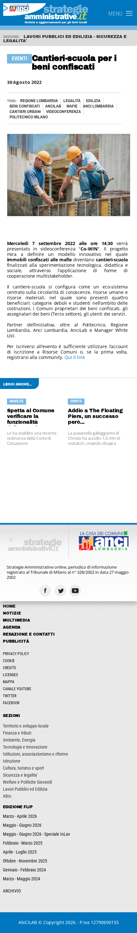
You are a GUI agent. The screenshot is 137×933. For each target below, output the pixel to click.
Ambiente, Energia (19, 740)
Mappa (8, 682)
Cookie (9, 661)
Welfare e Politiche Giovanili (27, 782)
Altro (7, 796)
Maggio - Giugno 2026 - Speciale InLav (36, 834)
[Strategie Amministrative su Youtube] (76, 590)
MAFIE (72, 106)
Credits (9, 668)
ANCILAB (53, 106)
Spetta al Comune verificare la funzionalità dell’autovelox (30, 417)
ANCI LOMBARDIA (98, 106)
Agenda (11, 627)
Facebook (11, 703)
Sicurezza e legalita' (20, 775)
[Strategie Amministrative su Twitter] (61, 590)
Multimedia (16, 620)
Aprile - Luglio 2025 (20, 852)
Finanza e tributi (17, 732)
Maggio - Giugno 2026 (22, 825)
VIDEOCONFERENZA (63, 111)
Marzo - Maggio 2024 (21, 878)
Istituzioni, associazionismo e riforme (35, 754)
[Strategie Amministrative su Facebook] (46, 590)
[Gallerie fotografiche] (91, 590)
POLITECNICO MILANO (29, 117)
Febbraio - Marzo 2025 (22, 843)
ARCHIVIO (12, 890)
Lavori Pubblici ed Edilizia (25, 789)
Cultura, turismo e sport (23, 768)
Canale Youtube (17, 689)
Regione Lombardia (39, 100)
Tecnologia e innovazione (25, 747)
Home (9, 606)
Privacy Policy (16, 654)
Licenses (10, 675)
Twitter (9, 696)
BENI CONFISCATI (25, 106)
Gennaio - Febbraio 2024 (24, 869)
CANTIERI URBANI (25, 111)
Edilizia (93, 100)
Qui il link (75, 357)
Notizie (12, 613)
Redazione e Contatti (29, 634)
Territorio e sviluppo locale (26, 725)
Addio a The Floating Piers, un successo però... (95, 416)
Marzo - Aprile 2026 (20, 816)
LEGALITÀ (72, 100)
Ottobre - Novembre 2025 (25, 860)
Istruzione (11, 761)
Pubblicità (16, 641)
